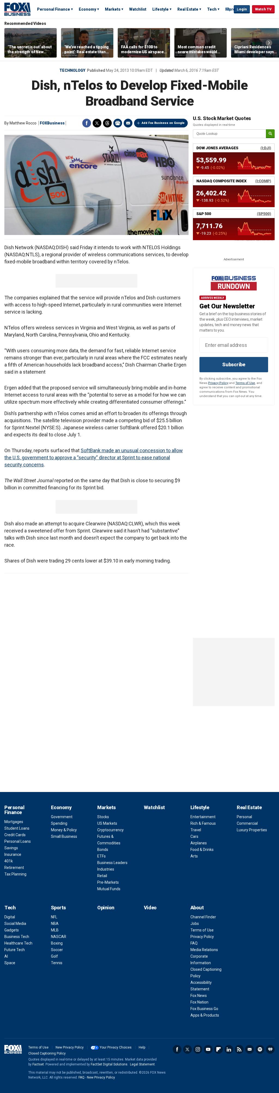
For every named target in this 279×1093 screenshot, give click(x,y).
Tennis (56, 963)
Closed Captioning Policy (47, 1053)
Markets (112, 9)
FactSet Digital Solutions (109, 1064)
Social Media (15, 923)
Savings (11, 848)
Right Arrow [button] (269, 43)
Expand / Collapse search (228, 9)
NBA (55, 923)
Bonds (102, 849)
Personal (244, 817)
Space (9, 963)
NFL (54, 917)
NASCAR (58, 936)
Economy (87, 9)
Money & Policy (64, 830)
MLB (55, 930)
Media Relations (204, 950)
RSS (239, 1049)
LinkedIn (229, 1049)
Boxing (57, 943)
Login (242, 9)
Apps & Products (204, 1015)
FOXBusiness (52, 123)
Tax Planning (15, 874)
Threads (107, 123)
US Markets (107, 823)
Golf (54, 956)
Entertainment (203, 817)
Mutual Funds (108, 889)
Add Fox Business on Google (163, 123)
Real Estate (187, 9)
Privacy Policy (218, 383)
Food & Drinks (202, 849)
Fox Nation (199, 1002)
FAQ (194, 943)
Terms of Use (245, 383)
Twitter (97, 123)
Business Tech (16, 936)
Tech (212, 9)
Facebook (86, 123)
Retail (102, 876)
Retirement (14, 867)
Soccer (57, 950)
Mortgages (13, 822)
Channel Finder (203, 917)
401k (8, 861)
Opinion (105, 907)
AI (6, 956)
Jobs (194, 923)
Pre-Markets (108, 882)
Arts (194, 856)
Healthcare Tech (18, 943)
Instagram (197, 1049)
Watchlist (137, 9)
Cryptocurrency (110, 830)
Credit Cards (15, 835)
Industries (105, 869)
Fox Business (17, 9)
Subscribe (233, 364)
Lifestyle (160, 9)
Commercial (247, 823)
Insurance (12, 854)
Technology (72, 70)
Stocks (103, 817)
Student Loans (16, 828)
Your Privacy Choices (116, 1047)
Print (117, 123)
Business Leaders (112, 862)
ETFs (101, 856)
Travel (195, 830)
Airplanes (198, 843)
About (197, 907)
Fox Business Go (204, 1008)
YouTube (208, 1049)
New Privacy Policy (70, 1047)
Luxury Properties (252, 830)
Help (142, 1047)
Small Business (64, 836)
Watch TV (263, 9)
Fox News (198, 995)
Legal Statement (142, 1064)
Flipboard (218, 1049)
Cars (194, 836)
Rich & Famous (203, 823)
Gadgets (11, 930)
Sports (58, 907)
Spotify (260, 1049)
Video (150, 907)
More (230, 9)
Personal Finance (53, 9)
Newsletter (249, 1049)
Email (128, 123)
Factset (38, 1064)
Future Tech (14, 950)
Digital (9, 917)
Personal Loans (17, 841)
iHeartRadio (270, 1049)
